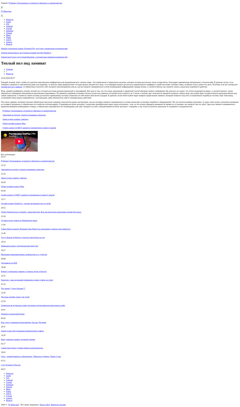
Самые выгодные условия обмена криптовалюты (22, 348)
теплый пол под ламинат (11, 87)
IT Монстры (6, 11)
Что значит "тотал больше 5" (13, 288)
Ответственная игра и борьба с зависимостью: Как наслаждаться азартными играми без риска (41, 212)
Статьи (9, 396)
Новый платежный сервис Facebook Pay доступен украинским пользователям (34, 48)
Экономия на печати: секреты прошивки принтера (24, 115)
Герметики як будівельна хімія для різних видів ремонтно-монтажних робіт (33, 305)
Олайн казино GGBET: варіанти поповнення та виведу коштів (29, 128)
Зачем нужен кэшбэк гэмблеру (15, 119)
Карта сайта (45, 405)
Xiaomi (9, 33)
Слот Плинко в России (10, 365)
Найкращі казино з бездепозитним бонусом (19, 246)
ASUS (8, 40)
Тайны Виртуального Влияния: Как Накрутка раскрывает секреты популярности (35, 229)
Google (9, 28)
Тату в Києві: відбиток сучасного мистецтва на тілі (23, 237)
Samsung (9, 31)
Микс (8, 35)
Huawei (9, 44)
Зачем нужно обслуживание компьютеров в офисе (22, 331)
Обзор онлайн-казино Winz (14, 123)
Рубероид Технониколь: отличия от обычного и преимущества (35, 3)
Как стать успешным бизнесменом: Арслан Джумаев (23, 322)
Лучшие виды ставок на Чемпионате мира (19, 220)
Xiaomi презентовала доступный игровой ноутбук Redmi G (26, 53)
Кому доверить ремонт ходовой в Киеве (18, 339)
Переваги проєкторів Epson (12, 314)
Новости (9, 19)
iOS (7, 24)
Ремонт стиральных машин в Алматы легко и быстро (23, 271)
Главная (9, 69)
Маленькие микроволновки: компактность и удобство (24, 254)
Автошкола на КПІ (9, 263)
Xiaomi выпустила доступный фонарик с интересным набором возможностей (34, 57)
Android (9, 26)
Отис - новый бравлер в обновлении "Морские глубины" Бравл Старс (31, 356)
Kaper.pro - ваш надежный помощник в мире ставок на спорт (27, 280)
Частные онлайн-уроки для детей (15, 297)
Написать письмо (58, 405)
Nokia (8, 37)
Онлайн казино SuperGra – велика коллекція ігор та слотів (26, 203)
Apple (8, 22)
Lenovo (9, 42)
